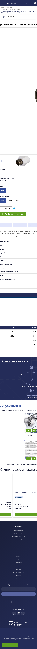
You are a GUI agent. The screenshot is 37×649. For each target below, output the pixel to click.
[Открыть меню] (3, 3)
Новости (18, 556)
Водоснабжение (18, 530)
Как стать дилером (18, 572)
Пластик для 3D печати (18, 543)
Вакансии (18, 575)
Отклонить (27, 645)
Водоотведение (18, 533)
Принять (9, 645)
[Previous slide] (2, 486)
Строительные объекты (18, 553)
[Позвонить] (26, 3)
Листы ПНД (18, 539)
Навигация (10, 17)
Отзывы (18, 578)
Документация (18, 562)
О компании (18, 566)
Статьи (18, 559)
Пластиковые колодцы (18, 536)
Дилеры (18, 569)
